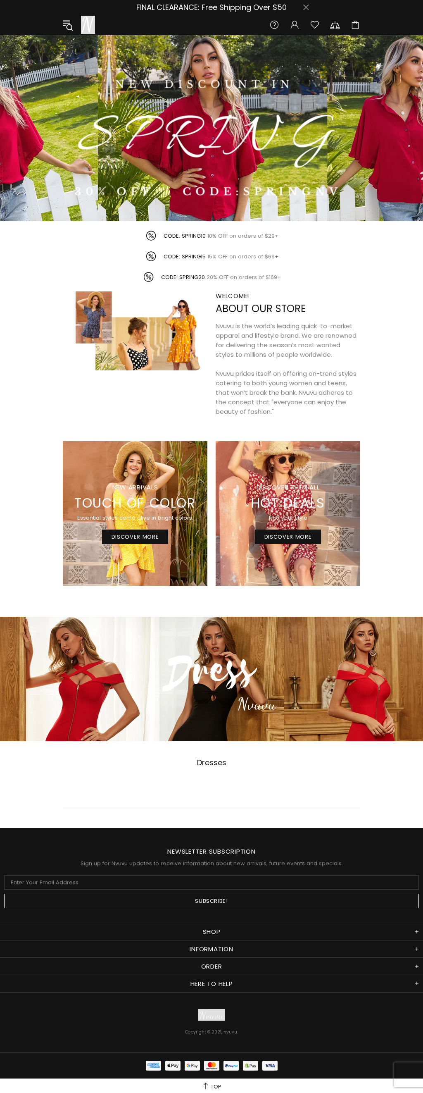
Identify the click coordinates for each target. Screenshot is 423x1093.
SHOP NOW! (212, 592)
